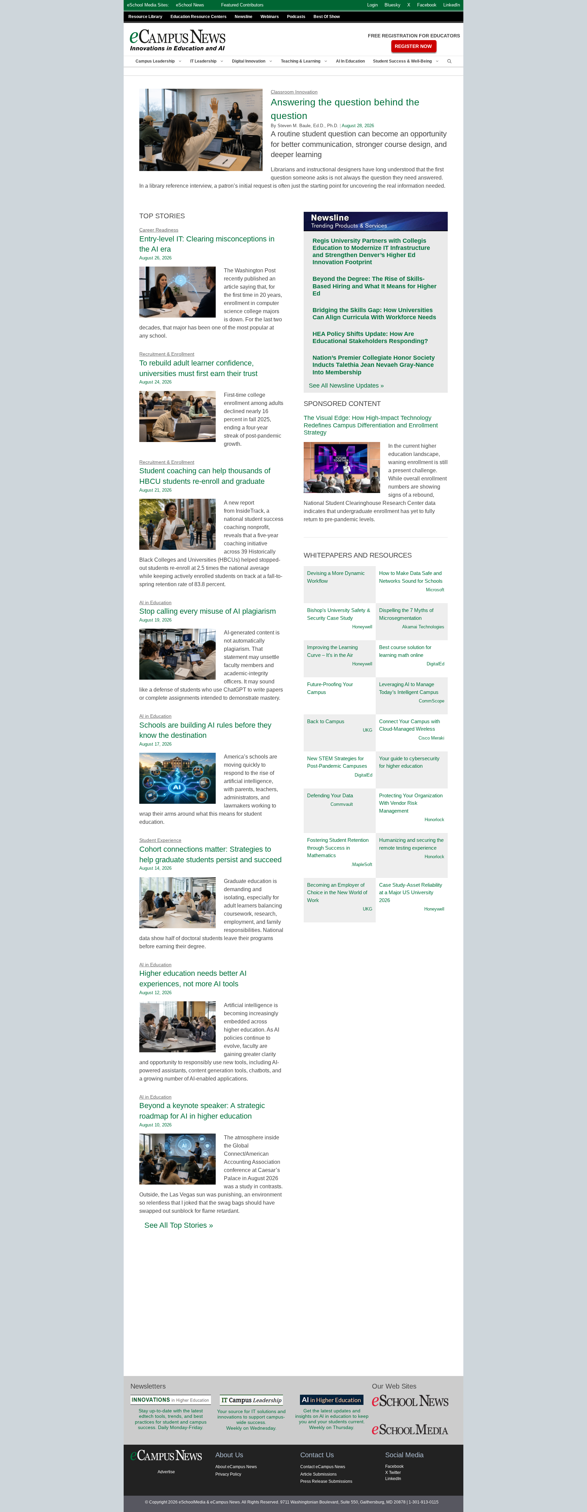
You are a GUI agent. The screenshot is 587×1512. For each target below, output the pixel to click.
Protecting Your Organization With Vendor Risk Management (411, 803)
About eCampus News (236, 1466)
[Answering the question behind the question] (201, 167)
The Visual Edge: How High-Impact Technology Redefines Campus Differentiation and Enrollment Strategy (371, 425)
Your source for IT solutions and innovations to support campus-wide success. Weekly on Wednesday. (251, 1420)
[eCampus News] (178, 40)
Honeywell (362, 626)
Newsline (243, 16)
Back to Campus (325, 721)
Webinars (270, 16)
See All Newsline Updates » (346, 385)
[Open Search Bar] (449, 61)
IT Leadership (203, 61)
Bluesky (393, 4)
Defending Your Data (330, 795)
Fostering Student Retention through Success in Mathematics (338, 847)
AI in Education (350, 61)
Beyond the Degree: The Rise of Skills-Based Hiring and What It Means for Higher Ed (375, 285)
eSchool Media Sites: (148, 4)
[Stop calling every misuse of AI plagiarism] (177, 675)
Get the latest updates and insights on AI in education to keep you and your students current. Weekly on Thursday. (332, 1419)
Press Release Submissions (326, 1481)
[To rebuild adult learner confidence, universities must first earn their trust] (177, 438)
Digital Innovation (248, 61)
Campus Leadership (155, 61)
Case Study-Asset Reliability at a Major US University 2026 (410, 892)
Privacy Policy (228, 1474)
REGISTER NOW (413, 46)
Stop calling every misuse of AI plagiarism (207, 611)
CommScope (431, 700)
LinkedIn (393, 1478)
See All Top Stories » (178, 1225)
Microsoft (435, 589)
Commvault (342, 804)
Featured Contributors (242, 4)
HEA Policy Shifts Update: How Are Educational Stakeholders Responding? (370, 337)
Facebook (394, 1466)
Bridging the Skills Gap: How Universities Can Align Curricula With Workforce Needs (374, 314)
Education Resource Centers (199, 16)
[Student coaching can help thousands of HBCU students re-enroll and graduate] (177, 545)
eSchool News (190, 4)
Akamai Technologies (423, 626)
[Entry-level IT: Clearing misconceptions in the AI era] (177, 313)
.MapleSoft (361, 864)
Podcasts (296, 16)
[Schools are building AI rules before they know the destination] (177, 799)
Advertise (166, 1471)
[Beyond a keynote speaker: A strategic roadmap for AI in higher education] (177, 1180)
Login (372, 4)
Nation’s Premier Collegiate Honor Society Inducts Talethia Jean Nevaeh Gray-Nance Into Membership (374, 364)
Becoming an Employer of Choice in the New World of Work (337, 892)
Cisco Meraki (431, 738)
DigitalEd (435, 663)
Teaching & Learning (300, 61)
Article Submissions (318, 1474)
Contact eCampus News (322, 1466)
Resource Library (145, 16)
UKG (367, 730)
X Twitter (393, 1472)
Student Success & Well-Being (402, 61)
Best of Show (327, 16)
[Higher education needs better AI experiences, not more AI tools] (177, 1048)
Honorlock (434, 819)
